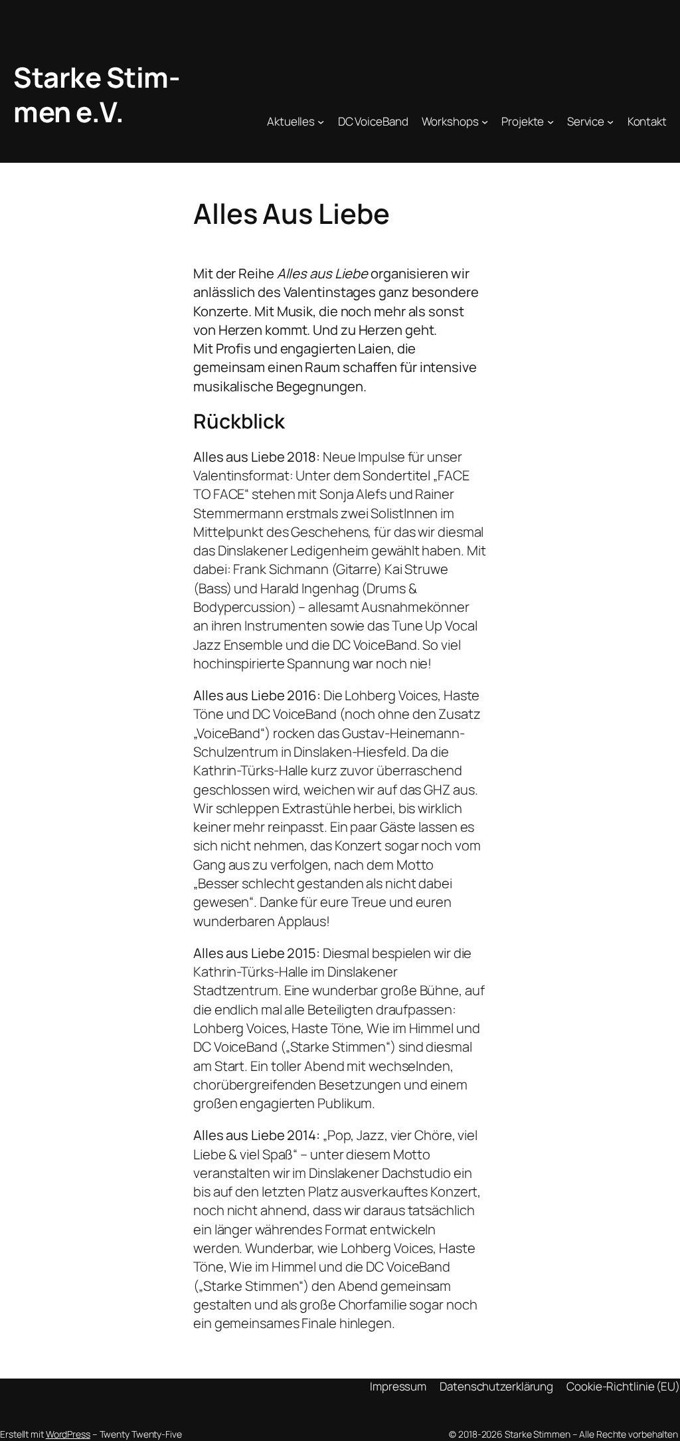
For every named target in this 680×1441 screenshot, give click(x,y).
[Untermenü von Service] (610, 121)
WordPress (68, 1434)
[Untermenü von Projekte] (550, 121)
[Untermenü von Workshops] (484, 121)
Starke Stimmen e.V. (97, 94)
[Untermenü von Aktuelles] (320, 121)
